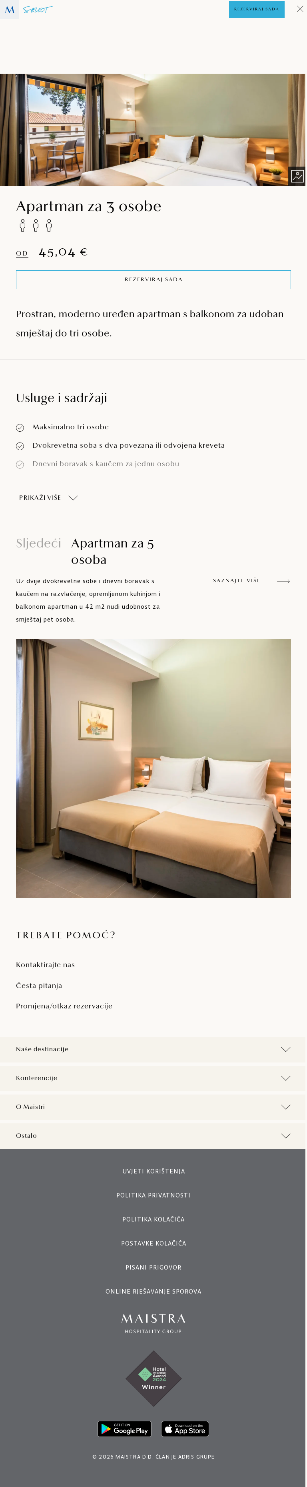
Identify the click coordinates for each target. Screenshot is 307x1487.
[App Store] (182, 1429)
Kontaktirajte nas (45, 965)
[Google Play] (122, 1429)
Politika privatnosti (151, 1195)
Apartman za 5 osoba (85, 552)
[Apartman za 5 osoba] (153, 768)
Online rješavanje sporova (151, 1291)
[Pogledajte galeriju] (297, 176)
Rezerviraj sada (256, 9)
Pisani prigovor (151, 1267)
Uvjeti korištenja (150, 1171)
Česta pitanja (39, 986)
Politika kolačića (151, 1219)
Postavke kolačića (150, 1243)
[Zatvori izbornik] (300, 9)
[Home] (26, 9)
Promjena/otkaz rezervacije (64, 1006)
